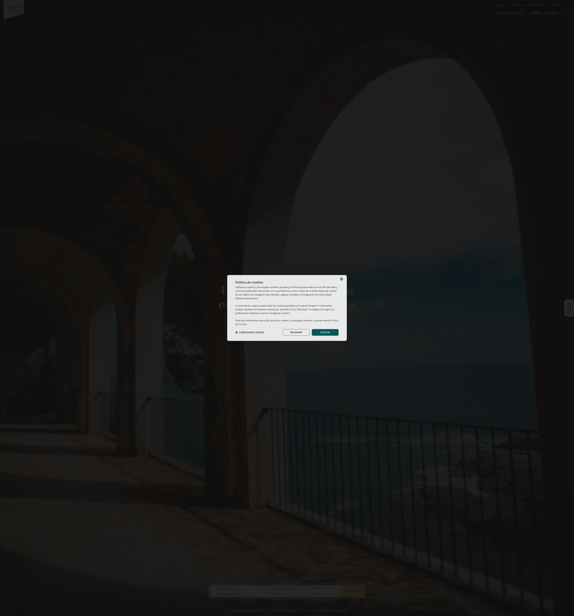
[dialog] (287, 308)
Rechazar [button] (296, 332)
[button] (249, 332)
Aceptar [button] (325, 332)
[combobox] (341, 279)
